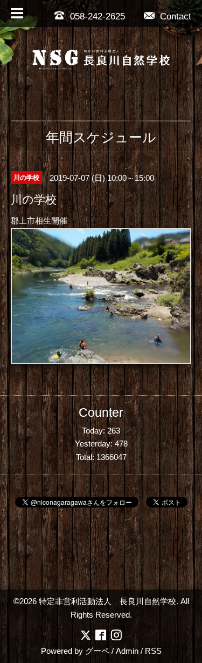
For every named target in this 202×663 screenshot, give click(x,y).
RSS (153, 650)
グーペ (97, 650)
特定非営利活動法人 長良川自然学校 (107, 601)
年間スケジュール (101, 137)
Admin (127, 650)
